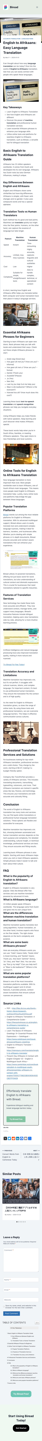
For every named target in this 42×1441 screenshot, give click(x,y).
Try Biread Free (16, 1119)
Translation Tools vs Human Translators (24, 1340)
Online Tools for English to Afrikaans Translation (21, 1346)
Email (7, 1290)
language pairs (27, 38)
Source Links (12, 1383)
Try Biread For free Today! (14, 665)
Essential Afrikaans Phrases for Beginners (20, 1343)
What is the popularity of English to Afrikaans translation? (25, 1367)
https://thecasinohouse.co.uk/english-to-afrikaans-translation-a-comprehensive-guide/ (22, 1025)
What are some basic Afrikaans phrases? (24, 1377)
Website (7, 1300)
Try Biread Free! (21, 1394)
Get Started (21, 1428)
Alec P (7, 57)
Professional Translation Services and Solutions (21, 1357)
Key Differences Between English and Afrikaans (23, 1337)
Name (7, 1280)
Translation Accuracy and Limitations (23, 1354)
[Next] (36, 1199)
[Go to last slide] (6, 1199)
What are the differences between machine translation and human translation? (25, 1374)
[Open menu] (37, 7)
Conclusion (11, 1360)
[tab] (16, 1221)
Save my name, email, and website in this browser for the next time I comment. (21, 1307)
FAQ (9, 1363)
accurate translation (11, 38)
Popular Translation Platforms (21, 1349)
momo (9, 1214)
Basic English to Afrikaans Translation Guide (20, 1333)
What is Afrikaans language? (21, 1370)
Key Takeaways (17, 1328)
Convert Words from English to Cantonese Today (10, 1155)
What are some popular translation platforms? (25, 1380)
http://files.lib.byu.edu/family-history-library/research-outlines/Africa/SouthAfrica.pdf (21, 1011)
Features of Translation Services (22, 1352)
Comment (9, 1250)
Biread (6, 515)
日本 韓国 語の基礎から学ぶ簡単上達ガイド (31, 1155)
